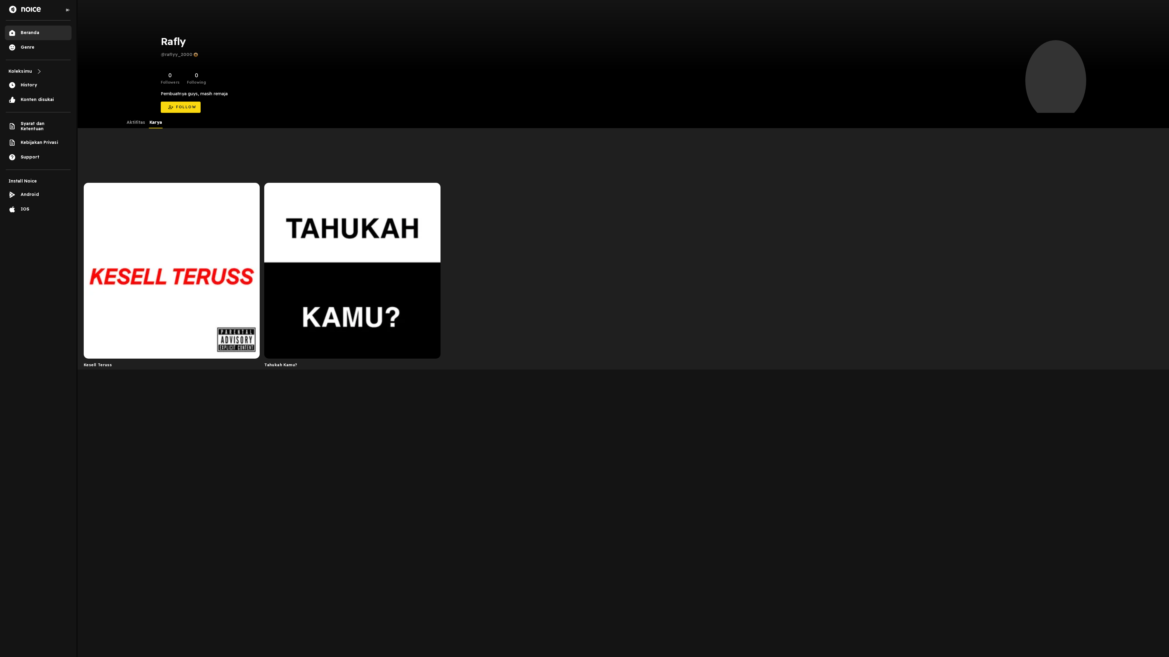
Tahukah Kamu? (280, 364)
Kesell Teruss (98, 364)
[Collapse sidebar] (68, 10)
